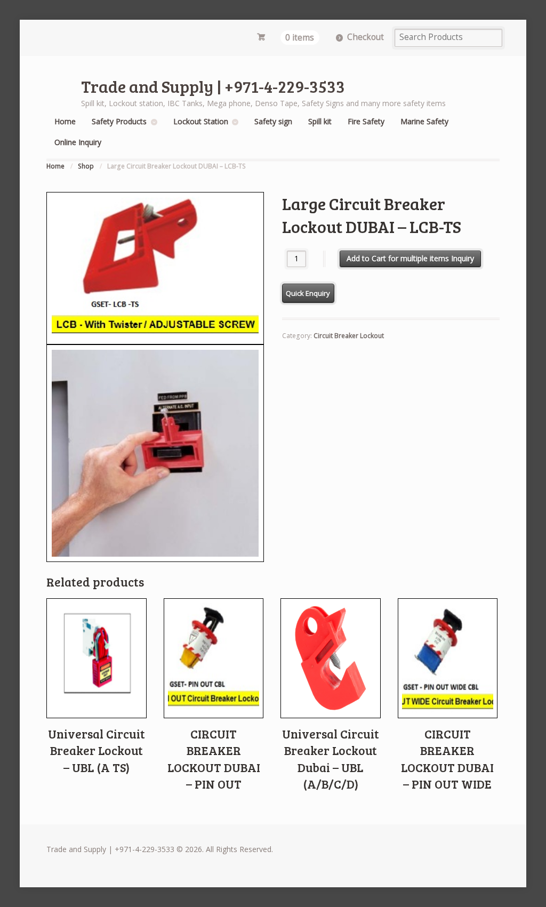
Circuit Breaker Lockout (349, 335)
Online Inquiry (77, 142)
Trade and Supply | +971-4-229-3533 (213, 86)
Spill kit (320, 121)
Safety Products (119, 121)
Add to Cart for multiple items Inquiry (410, 258)
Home (65, 121)
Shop (86, 166)
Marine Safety (424, 121)
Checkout (365, 37)
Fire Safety (366, 121)
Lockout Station (200, 121)
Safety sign (273, 121)
